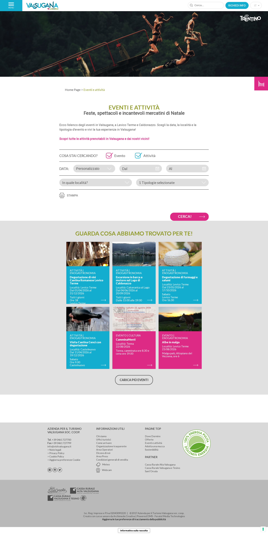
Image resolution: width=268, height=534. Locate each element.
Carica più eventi (134, 380)
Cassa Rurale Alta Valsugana (160, 464)
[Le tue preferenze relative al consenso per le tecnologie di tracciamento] (263, 529)
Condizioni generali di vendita (112, 459)
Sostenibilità (151, 449)
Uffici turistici (103, 439)
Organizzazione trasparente (111, 446)
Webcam (106, 469)
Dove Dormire (153, 436)
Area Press (102, 456)
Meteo (106, 464)
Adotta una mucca (155, 446)
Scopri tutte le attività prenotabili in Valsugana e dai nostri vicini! (104, 139)
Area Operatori (104, 449)
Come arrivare (104, 442)
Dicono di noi (103, 452)
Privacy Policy (56, 453)
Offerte (149, 439)
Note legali (55, 449)
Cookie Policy (56, 456)
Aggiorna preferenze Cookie (64, 459)
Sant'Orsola (151, 471)
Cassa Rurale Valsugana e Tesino (162, 467)
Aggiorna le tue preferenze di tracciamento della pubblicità (134, 519)
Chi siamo (101, 436)
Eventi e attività (153, 442)
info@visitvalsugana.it (59, 446)
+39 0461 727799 (61, 443)
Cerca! (185, 216)
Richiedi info (237, 5)
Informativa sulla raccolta (134, 530)
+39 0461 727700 (61, 439)
